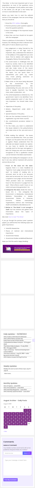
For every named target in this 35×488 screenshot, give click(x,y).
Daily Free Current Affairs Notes (14, 340)
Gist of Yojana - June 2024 (12, 386)
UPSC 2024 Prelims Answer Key (13, 339)
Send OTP (27, 453)
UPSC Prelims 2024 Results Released (15, 337)
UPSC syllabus (16, 23)
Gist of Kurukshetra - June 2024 (14, 388)
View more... (7, 373)
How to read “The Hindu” (16, 217)
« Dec (5, 431)
